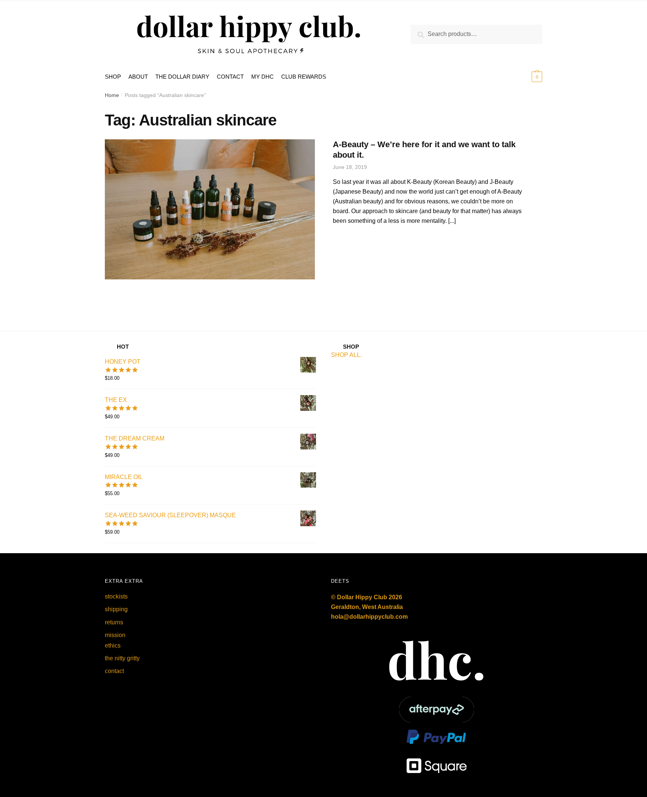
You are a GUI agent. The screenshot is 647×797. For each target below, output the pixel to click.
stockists (116, 596)
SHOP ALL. (346, 355)
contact (114, 671)
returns (114, 622)
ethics (113, 645)
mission (115, 635)
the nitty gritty (122, 658)
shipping (116, 609)
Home (112, 95)
